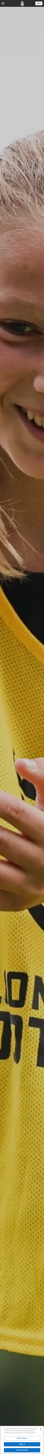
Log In (39, 3)
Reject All (22, 1444)
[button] (5, 3)
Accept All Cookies (22, 1450)
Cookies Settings (22, 1438)
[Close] (40, 1429)
